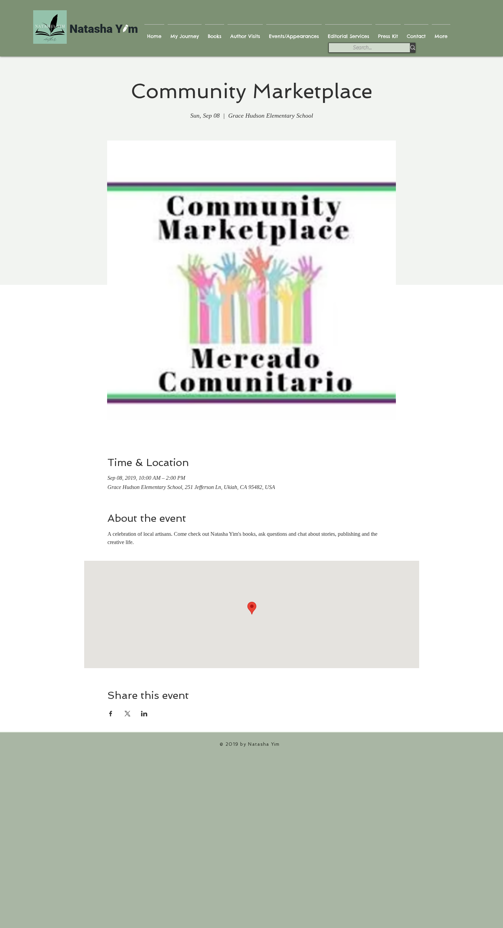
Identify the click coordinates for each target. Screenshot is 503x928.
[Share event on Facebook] (110, 713)
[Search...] (412, 47)
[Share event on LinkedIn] (144, 713)
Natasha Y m (103, 29)
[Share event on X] (127, 713)
